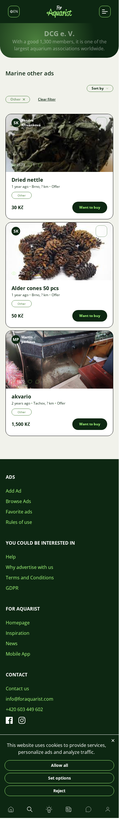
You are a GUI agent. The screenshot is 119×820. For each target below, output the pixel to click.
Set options (59, 778)
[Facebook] (9, 720)
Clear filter (47, 99)
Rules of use (19, 522)
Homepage (18, 622)
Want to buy (89, 207)
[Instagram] (21, 720)
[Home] (59, 11)
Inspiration (17, 633)
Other (22, 195)
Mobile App (18, 654)
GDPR (12, 588)
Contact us (17, 688)
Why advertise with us (29, 567)
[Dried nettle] (59, 143)
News (12, 643)
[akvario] (59, 360)
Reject (59, 790)
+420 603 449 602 (24, 709)
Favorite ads (19, 512)
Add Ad (13, 491)
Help (11, 557)
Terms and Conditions (30, 577)
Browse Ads (18, 501)
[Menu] (107, 88)
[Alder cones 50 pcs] (59, 251)
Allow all (59, 765)
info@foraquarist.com (29, 699)
